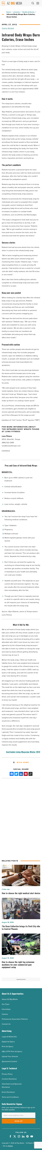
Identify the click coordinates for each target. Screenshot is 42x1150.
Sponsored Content (9, 1061)
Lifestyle (16, 12)
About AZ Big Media (10, 999)
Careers (5, 1014)
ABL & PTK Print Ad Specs (12, 1051)
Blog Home (23, 762)
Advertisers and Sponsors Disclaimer (12, 1085)
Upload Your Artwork (10, 1056)
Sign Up (19, 1121)
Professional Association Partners (15, 1019)
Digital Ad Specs (8, 1041)
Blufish (10, 1146)
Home (8, 12)
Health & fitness (28, 12)
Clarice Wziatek (8, 28)
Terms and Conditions (10, 1097)
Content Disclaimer (9, 1079)
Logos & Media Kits (9, 1036)
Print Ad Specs (7, 1046)
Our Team (5, 1004)
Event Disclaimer (8, 1092)
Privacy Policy (7, 1074)
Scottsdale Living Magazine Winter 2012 (23, 752)
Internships (6, 1009)
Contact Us (6, 1024)
